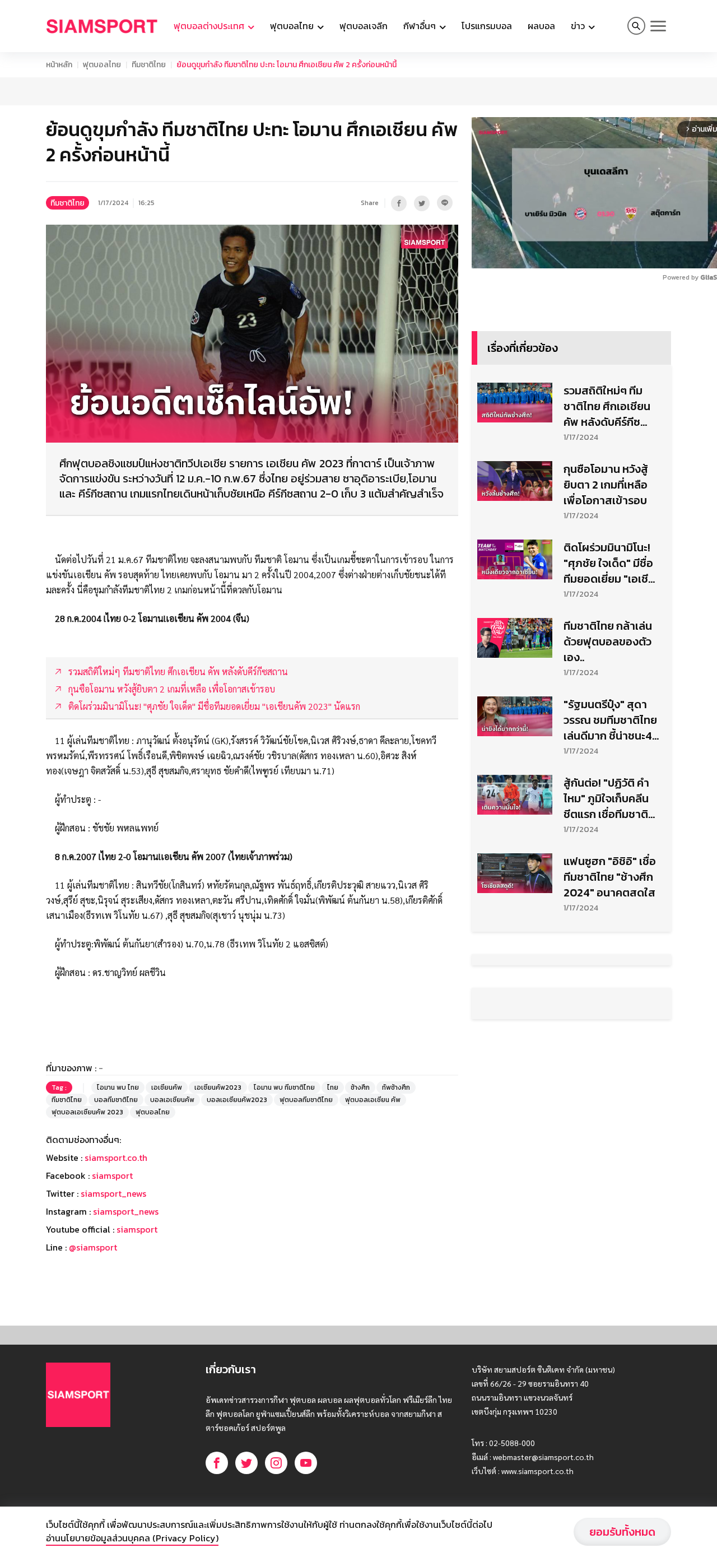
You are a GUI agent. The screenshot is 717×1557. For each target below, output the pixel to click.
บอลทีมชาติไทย (116, 1100)
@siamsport (93, 1247)
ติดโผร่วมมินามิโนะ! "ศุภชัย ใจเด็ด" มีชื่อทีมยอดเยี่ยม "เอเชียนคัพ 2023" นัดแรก (609, 563)
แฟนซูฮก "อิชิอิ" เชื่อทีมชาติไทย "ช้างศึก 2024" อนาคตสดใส (610, 876)
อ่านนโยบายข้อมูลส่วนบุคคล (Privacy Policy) (132, 1538)
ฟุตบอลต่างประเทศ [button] (210, 25)
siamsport (112, 1175)
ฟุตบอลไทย (102, 65)
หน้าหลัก (59, 65)
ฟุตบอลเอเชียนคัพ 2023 (87, 1112)
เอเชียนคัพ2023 (217, 1087)
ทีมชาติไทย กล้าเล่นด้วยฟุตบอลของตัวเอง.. (608, 641)
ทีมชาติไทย (149, 65)
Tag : (59, 1087)
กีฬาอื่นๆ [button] (420, 25)
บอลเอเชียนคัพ (172, 1100)
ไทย (332, 1087)
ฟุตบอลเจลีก (363, 25)
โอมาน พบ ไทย (118, 1087)
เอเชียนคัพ (166, 1087)
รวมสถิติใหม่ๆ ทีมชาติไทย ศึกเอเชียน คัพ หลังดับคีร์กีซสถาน (607, 406)
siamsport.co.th (116, 1157)
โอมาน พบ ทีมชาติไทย (284, 1087)
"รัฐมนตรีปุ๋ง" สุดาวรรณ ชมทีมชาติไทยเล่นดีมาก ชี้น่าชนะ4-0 (611, 719)
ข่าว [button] (579, 25)
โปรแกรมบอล (487, 25)
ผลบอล (541, 25)
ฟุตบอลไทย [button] (293, 25)
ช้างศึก (360, 1087)
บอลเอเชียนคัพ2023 (237, 1100)
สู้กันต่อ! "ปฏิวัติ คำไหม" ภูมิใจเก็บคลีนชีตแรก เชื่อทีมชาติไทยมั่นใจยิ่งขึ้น (606, 798)
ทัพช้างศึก (396, 1087)
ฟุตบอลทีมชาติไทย (306, 1100)
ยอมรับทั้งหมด (622, 1531)
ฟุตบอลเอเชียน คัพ (373, 1100)
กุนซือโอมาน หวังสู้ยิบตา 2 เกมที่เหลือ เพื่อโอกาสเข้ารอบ (606, 484)
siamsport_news (113, 1193)
